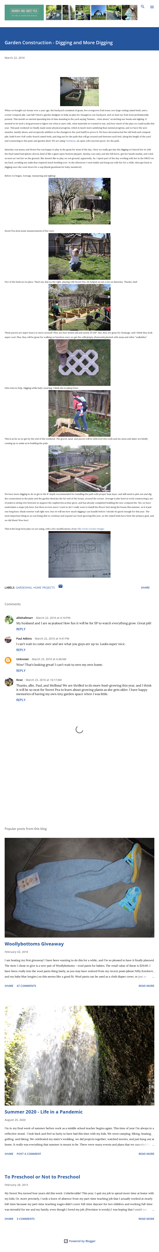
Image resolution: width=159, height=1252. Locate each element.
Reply (20, 629)
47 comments (26, 986)
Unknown (22, 659)
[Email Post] (60, 587)
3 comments (26, 1219)
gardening (24, 587)
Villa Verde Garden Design (90, 528)
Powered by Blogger (82, 1241)
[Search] (142, 7)
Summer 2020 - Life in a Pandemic (44, 1111)
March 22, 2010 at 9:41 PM (52, 638)
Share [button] (145, 587)
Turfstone (71, 140)
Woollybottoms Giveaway (34, 943)
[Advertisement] (79, 787)
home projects (44, 587)
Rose (19, 680)
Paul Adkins (24, 638)
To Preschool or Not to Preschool (42, 1176)
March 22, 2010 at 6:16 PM (53, 618)
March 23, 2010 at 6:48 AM (49, 659)
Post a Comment (29, 1154)
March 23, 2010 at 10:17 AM (44, 680)
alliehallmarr (24, 618)
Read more (146, 986)
